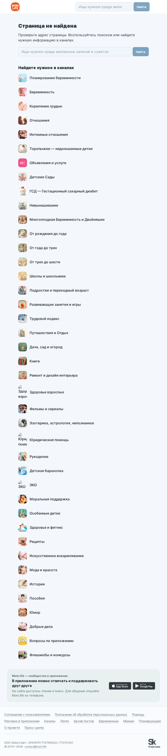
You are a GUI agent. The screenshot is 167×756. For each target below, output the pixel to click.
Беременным (109, 721)
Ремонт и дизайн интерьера (54, 375)
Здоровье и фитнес (46, 527)
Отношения (39, 120)
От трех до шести (45, 262)
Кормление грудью (46, 106)
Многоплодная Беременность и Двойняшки (67, 219)
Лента (64, 721)
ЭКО (33, 485)
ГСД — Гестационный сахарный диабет (64, 191)
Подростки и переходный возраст (59, 290)
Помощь (138, 714)
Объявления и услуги (48, 163)
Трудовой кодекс (44, 318)
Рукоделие (39, 456)
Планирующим (150, 721)
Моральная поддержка (50, 499)
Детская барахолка (46, 471)
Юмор (35, 612)
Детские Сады (42, 177)
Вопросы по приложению (52, 641)
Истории (37, 584)
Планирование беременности (55, 78)
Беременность (42, 92)
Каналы (49, 721)
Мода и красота (43, 570)
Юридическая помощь (49, 440)
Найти (141, 7)
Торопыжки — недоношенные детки (61, 148)
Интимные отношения (49, 134)
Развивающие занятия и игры (55, 304)
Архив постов (84, 721)
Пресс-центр (34, 727)
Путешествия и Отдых (49, 333)
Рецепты (37, 541)
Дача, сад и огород (46, 347)
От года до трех (43, 248)
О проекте (12, 727)
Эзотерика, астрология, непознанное (62, 423)
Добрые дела (41, 626)
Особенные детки (45, 513)
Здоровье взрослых (47, 392)
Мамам (128, 721)
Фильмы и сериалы (46, 409)
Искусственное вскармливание (57, 556)
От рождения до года (48, 233)
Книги (35, 361)
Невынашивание (44, 205)
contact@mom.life (36, 746)
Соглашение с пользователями (27, 714)
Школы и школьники (48, 276)
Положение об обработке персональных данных (91, 714)
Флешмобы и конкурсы (50, 655)
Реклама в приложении (21, 721)
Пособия (37, 598)
